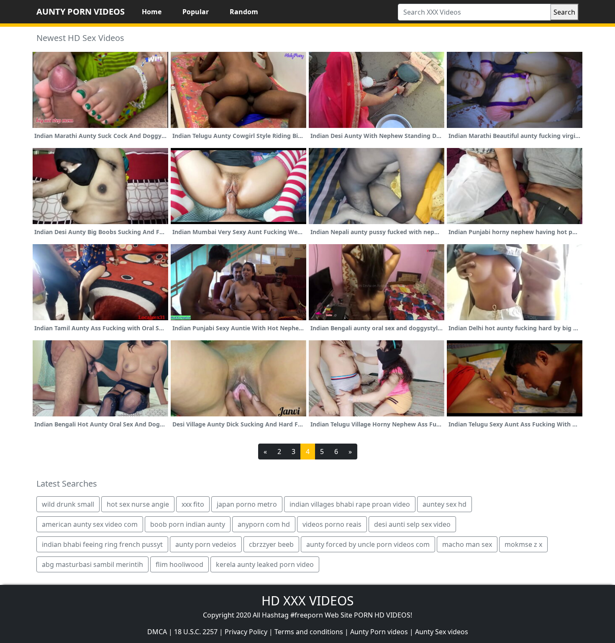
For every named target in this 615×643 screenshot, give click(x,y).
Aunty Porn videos (379, 631)
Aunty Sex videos (441, 631)
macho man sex (467, 544)
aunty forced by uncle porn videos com (368, 544)
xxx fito (193, 504)
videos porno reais (331, 524)
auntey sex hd (444, 504)
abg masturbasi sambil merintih (92, 564)
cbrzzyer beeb (271, 544)
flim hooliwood (179, 564)
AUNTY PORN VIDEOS (80, 11)
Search (564, 12)
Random (244, 11)
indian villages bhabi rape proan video (350, 504)
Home (151, 11)
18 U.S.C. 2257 (196, 631)
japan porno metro (247, 504)
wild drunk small (68, 504)
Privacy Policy (246, 631)
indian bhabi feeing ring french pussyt (102, 544)
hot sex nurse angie (138, 504)
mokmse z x (523, 544)
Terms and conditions (308, 631)
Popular (195, 11)
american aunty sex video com (90, 524)
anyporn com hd (264, 524)
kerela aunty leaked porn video (265, 564)
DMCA (157, 631)
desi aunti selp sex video (412, 524)
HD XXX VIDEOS (307, 600)
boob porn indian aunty (187, 524)
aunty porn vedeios (205, 544)
